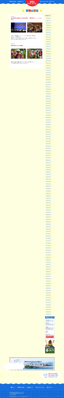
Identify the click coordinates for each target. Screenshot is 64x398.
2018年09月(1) (48, 212)
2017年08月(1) (48, 238)
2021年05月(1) (48, 148)
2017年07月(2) (48, 240)
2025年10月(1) (48, 39)
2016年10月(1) (48, 259)
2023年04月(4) (48, 98)
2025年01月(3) (48, 60)
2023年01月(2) (48, 105)
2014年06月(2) (48, 304)
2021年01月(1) (48, 155)
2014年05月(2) (48, 307)
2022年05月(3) (48, 124)
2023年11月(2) (48, 86)
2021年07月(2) (48, 143)
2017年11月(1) (48, 233)
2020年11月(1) (48, 160)
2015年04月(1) (48, 290)
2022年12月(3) (48, 108)
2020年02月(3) (48, 176)
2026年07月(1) (48, 20)
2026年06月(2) (48, 22)
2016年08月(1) (48, 262)
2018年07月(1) (48, 217)
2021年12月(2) (48, 134)
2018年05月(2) (48, 221)
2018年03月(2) (48, 224)
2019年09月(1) (48, 188)
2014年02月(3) (48, 311)
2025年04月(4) (48, 53)
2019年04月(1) (48, 200)
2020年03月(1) (48, 174)
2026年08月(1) (48, 18)
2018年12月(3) (48, 207)
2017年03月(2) (48, 250)
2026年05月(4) (48, 25)
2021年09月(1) (48, 141)
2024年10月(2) (48, 67)
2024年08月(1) (48, 72)
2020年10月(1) (48, 162)
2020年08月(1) (48, 167)
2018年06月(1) (48, 219)
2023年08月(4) (48, 89)
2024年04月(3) (48, 79)
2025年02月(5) (48, 58)
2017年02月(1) (48, 252)
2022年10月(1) (48, 112)
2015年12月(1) (48, 276)
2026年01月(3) (48, 32)
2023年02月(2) (48, 103)
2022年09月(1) (48, 115)
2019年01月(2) (48, 205)
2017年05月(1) (48, 245)
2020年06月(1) (48, 169)
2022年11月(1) (48, 110)
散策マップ (21, 1)
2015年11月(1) (48, 278)
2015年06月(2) (48, 288)
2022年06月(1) (48, 122)
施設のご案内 (13, 1)
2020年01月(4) (48, 179)
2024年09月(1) (48, 70)
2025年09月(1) (48, 41)
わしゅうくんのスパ (44, 1)
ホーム (13, 387)
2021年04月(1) (48, 150)
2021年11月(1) (48, 136)
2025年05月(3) (48, 51)
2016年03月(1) (48, 271)
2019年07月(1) (48, 193)
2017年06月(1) (48, 243)
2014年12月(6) (48, 297)
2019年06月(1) (48, 195)
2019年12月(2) (48, 181)
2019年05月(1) (48, 198)
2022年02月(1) (48, 129)
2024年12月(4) (48, 63)
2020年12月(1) (48, 157)
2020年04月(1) (48, 172)
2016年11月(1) (48, 257)
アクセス (52, 1)
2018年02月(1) (48, 226)
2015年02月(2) (48, 295)
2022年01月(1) (48, 131)
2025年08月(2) (48, 44)
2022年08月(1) (48, 117)
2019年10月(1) (48, 186)
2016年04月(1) (48, 269)
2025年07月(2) (48, 46)
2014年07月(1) (48, 302)
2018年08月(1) (48, 214)
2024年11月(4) (48, 65)
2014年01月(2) (48, 314)
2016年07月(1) (48, 264)
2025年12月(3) (48, 34)
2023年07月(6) (48, 91)
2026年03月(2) (48, 27)
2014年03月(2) (48, 309)
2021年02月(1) (48, 153)
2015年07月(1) (48, 285)
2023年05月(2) (48, 96)
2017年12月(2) (48, 231)
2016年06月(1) (48, 266)
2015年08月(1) (48, 283)
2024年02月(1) (48, 84)
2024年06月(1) (48, 77)
